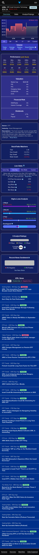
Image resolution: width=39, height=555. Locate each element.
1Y (22, 41)
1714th (19, 64)
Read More (13, 137)
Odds (16, 14)
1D (4, 41)
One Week (24, 170)
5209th (26, 72)
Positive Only (16, 281)
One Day (15, 170)
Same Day (5, 170)
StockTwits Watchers (19, 146)
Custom (35, 41)
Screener (4, 552)
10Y (29, 41)
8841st (19, 72)
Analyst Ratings (28, 14)
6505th (5, 72)
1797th (26, 64)
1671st (12, 64)
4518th (12, 72)
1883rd (34, 64)
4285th (34, 72)
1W (10, 41)
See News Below (19, 270)
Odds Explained (32, 552)
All (9, 281)
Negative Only (27, 281)
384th (4, 64)
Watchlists (21, 552)
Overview (13, 552)
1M (16, 41)
